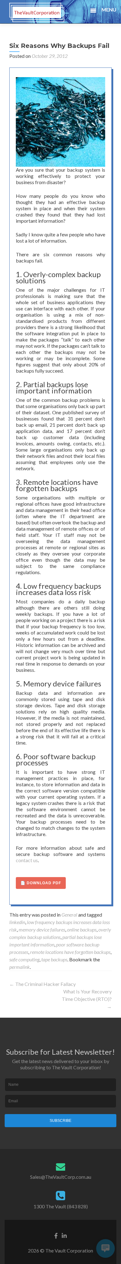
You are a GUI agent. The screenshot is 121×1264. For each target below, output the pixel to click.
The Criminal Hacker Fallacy (42, 984)
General (69, 915)
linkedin (17, 922)
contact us (27, 860)
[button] (107, 10)
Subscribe (60, 1120)
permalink (19, 967)
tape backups (54, 959)
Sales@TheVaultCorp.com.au (60, 1177)
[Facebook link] (56, 1234)
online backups (81, 929)
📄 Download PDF (40, 883)
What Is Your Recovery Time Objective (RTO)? (87, 998)
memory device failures (42, 929)
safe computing (24, 959)
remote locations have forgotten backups (70, 952)
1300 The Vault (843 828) (61, 1206)
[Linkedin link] (64, 1234)
